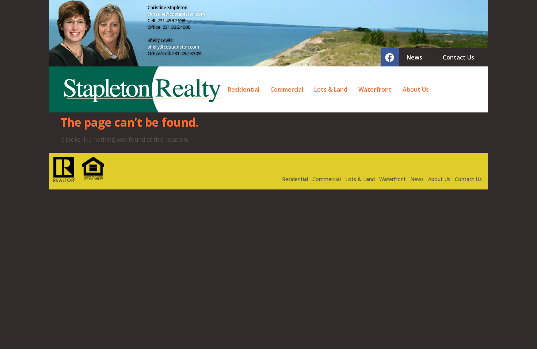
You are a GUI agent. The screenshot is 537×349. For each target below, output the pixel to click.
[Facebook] (390, 57)
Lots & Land (330, 89)
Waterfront (375, 89)
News (417, 179)
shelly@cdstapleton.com (173, 47)
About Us (416, 89)
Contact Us (468, 179)
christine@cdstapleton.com (176, 14)
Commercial (286, 89)
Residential (243, 89)
